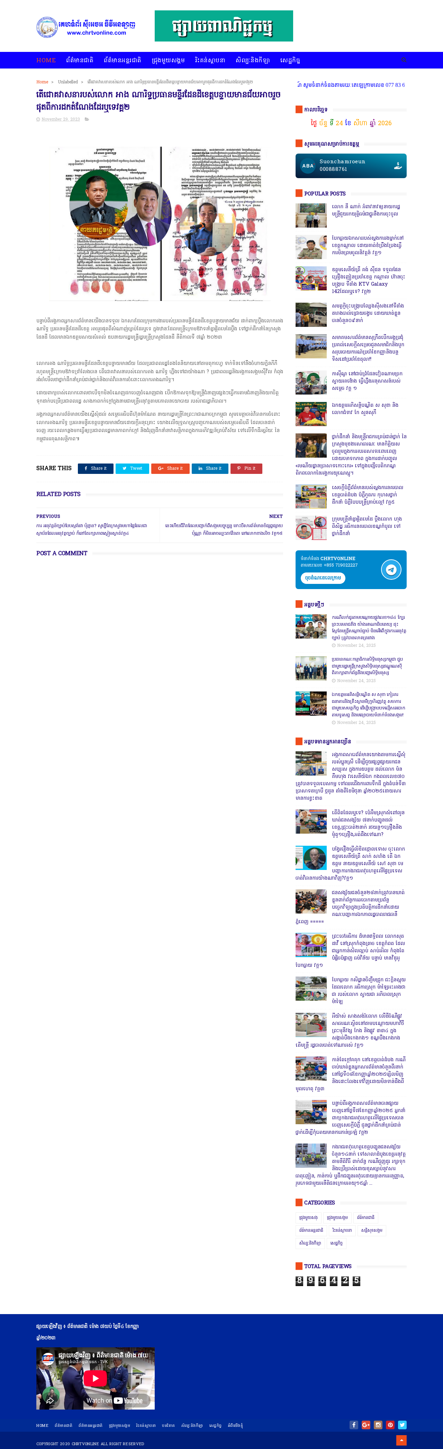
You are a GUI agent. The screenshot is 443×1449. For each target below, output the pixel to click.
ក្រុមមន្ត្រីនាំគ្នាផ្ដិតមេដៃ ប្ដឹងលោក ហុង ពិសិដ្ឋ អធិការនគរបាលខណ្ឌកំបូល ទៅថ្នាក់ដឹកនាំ (367, 527)
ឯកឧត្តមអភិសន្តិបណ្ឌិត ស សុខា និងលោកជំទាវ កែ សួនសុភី (365, 409)
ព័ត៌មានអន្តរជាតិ (123, 60)
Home (46, 60)
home (42, 1426)
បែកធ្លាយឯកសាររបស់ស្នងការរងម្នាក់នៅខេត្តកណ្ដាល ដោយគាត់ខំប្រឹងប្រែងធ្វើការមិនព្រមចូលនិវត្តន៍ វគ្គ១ (368, 246)
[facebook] (354, 1425)
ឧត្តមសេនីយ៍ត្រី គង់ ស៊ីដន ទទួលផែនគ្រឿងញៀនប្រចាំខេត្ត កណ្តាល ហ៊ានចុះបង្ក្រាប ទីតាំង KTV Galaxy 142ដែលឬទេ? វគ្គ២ (368, 280)
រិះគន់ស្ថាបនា (210, 60)
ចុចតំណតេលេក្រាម (323, 578)
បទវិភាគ (168, 1426)
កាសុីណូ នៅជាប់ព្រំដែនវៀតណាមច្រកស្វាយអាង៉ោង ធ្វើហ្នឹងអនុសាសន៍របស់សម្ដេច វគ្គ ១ (367, 381)
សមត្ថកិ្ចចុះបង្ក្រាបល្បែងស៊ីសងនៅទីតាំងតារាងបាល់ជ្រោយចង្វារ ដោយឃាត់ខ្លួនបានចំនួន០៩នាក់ (368, 313)
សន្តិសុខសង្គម (371, 1231)
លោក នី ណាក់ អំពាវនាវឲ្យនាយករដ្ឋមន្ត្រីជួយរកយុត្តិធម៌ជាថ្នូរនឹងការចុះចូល (366, 210)
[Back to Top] (401, 1440)
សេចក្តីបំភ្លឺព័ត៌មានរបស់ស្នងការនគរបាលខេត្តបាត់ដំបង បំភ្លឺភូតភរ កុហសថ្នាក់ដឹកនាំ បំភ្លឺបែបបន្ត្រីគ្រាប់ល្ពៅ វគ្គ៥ (367, 495)
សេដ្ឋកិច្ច (290, 60)
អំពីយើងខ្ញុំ (235, 1426)
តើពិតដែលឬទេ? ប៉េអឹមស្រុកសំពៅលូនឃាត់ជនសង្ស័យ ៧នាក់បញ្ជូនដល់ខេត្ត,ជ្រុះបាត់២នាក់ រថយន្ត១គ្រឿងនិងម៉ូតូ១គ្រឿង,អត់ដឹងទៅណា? (368, 823)
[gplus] (366, 1425)
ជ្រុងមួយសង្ (308, 1218)
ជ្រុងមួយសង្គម (168, 60)
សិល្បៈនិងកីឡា (253, 60)
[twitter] (402, 1425)
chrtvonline (85, 1444)
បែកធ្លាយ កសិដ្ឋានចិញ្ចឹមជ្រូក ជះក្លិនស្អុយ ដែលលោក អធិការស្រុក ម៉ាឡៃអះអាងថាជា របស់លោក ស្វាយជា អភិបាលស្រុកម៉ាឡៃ (369, 991)
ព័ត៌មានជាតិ (79, 60)
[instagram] (378, 1425)
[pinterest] (390, 1425)
